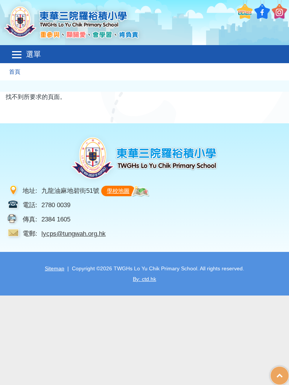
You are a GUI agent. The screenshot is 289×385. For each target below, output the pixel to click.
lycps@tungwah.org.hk (73, 233)
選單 (33, 54)
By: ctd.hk (144, 279)
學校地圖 (118, 191)
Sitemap (54, 268)
